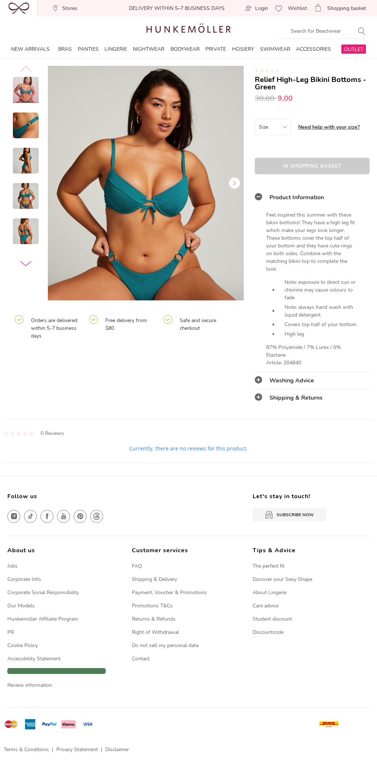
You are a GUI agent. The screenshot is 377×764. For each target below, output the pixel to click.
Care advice (265, 605)
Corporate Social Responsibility (43, 592)
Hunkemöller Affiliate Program (42, 618)
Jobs (12, 566)
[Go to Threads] (96, 516)
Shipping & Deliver (153, 579)
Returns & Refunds (154, 618)
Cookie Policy (22, 645)
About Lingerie (269, 592)
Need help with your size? (329, 127)
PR (10, 632)
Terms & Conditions (26, 749)
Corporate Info (24, 579)
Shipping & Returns (296, 398)
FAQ (137, 566)
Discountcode (268, 632)
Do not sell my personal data (165, 645)
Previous (57, 183)
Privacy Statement (77, 749)
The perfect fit (269, 566)
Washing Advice (291, 380)
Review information (29, 685)
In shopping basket (312, 166)
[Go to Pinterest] (80, 516)
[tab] (312, 197)
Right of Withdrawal (155, 632)
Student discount (272, 618)
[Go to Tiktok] (30, 516)
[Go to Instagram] (13, 516)
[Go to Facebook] (46, 516)
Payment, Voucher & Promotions (169, 592)
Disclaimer (117, 749)
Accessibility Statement (34, 658)
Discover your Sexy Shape (282, 579)
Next (234, 183)
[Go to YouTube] (63, 516)
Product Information (296, 197)
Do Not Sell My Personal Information (56, 671)
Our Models (21, 605)
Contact (140, 658)
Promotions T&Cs (152, 605)
